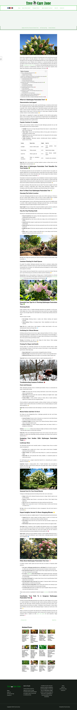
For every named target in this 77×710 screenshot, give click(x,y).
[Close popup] (56, 348)
